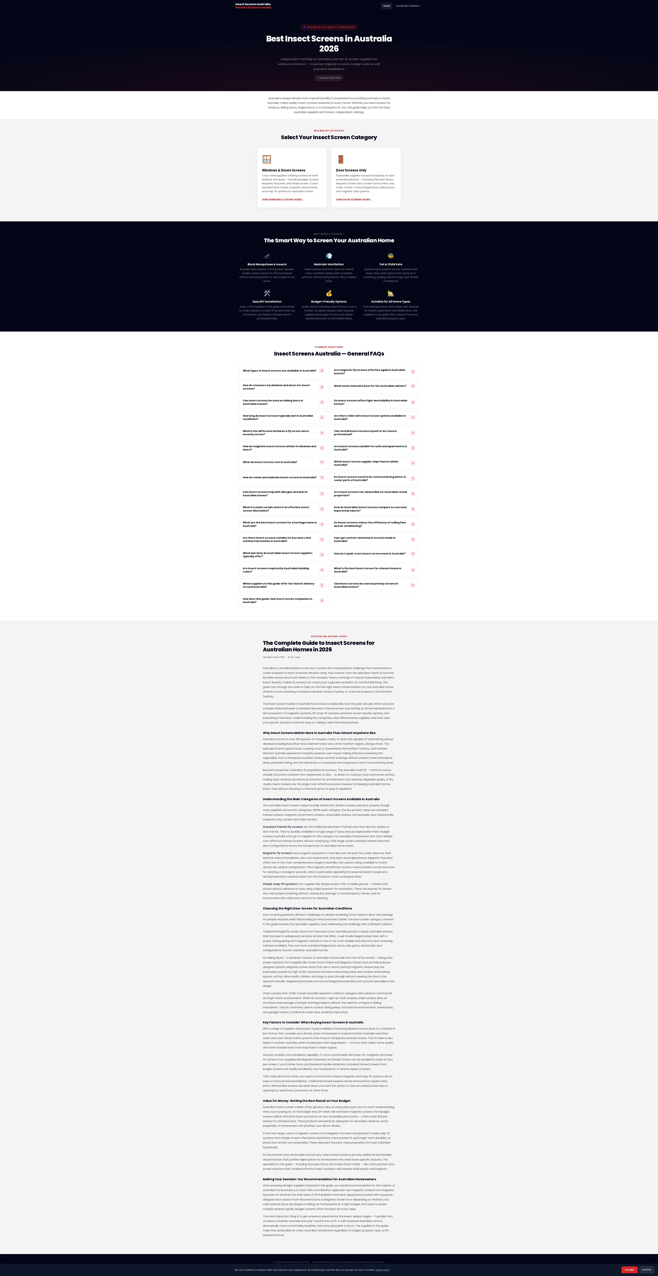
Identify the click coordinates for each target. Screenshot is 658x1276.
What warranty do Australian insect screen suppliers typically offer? (283, 554)
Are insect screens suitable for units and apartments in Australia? (374, 448)
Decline (646, 1269)
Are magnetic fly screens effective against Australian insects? (374, 371)
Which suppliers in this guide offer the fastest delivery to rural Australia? (283, 585)
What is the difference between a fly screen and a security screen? (283, 432)
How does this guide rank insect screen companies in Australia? (283, 600)
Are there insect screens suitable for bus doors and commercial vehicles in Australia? (283, 539)
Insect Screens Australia (253, 6)
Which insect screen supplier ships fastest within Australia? (374, 463)
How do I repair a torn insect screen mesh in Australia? (374, 554)
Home (386, 6)
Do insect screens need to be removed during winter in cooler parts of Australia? (374, 478)
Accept (629, 1269)
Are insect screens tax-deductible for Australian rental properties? (374, 493)
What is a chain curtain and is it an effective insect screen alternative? (283, 509)
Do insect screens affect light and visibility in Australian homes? (374, 402)
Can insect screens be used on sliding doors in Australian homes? (283, 402)
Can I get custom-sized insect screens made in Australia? (374, 539)
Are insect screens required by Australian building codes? (283, 570)
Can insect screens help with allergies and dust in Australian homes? (283, 493)
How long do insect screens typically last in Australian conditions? (283, 417)
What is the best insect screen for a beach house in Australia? (374, 570)
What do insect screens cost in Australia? (283, 462)
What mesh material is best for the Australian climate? (374, 386)
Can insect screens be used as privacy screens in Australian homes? (374, 585)
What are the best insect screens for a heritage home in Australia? (283, 524)
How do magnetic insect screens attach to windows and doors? (283, 448)
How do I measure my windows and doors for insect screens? (283, 387)
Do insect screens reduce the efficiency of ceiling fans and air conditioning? (374, 524)
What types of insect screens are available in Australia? (283, 371)
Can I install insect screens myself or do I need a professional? (374, 432)
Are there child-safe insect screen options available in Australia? (374, 417)
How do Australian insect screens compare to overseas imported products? (374, 509)
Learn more (382, 1270)
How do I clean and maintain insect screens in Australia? (283, 477)
